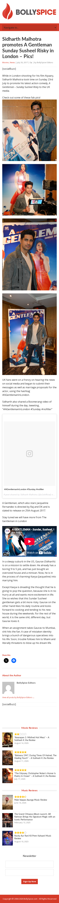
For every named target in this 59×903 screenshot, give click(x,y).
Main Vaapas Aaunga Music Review (30, 800)
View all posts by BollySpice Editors (18, 697)
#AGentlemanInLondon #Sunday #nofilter (24, 489)
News (12, 62)
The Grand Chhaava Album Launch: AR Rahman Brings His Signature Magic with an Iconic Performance (34, 817)
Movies (5, 62)
